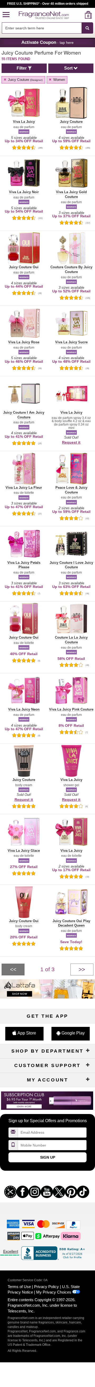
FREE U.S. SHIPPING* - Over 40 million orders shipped (47, 4)
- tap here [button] (47, 42)
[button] (6, 15)
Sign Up (47, 1157)
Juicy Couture (24, 80)
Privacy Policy (46, 1286)
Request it (71, 442)
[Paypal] (73, 1224)
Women (58, 80)
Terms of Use (19, 1286)
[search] (80, 15)
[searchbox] (42, 28)
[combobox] (47, 28)
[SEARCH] (87, 28)
